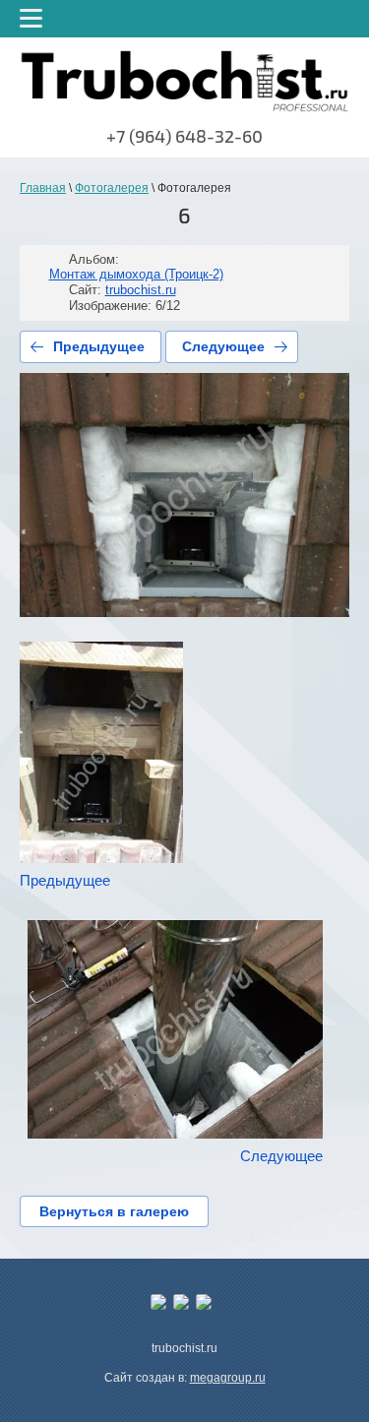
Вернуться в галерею (114, 1211)
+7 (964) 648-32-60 (184, 137)
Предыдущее (99, 346)
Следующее (223, 346)
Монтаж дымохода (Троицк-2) (136, 274)
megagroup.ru (228, 1378)
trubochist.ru (140, 289)
